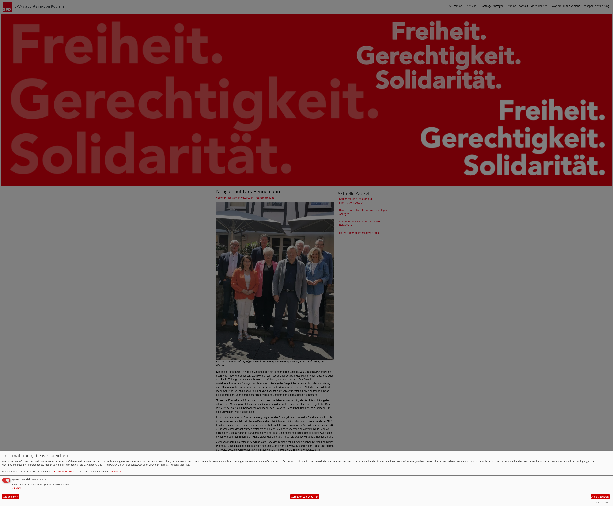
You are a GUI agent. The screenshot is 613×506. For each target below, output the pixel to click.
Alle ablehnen (10, 496)
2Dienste (18, 487)
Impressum (116, 471)
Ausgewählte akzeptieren (304, 496)
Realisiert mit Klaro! (601, 502)
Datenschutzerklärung (62, 471)
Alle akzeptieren (600, 496)
